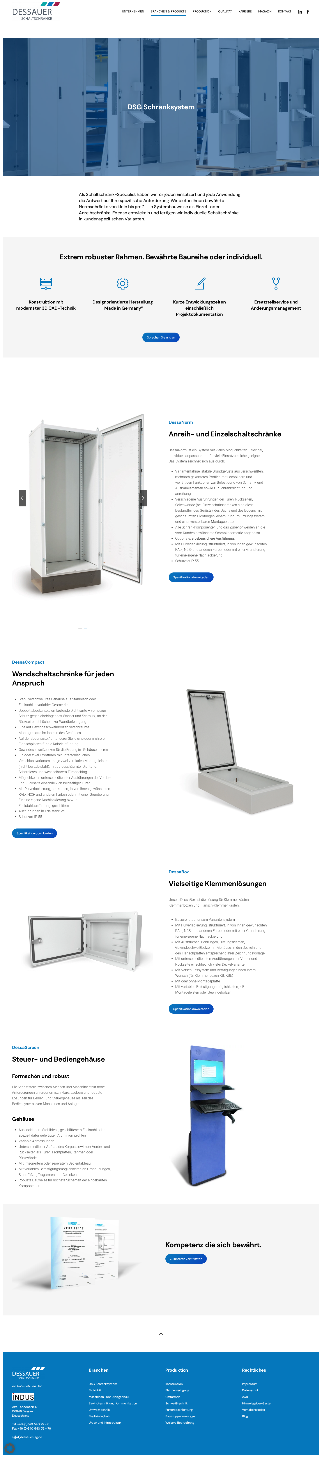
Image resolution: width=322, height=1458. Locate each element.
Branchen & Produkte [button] (168, 11)
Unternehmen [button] (133, 11)
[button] (22, 498)
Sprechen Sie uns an (161, 337)
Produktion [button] (202, 11)
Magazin (265, 11)
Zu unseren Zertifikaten (186, 1259)
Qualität (225, 11)
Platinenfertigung (177, 1390)
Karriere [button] (245, 11)
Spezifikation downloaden (191, 577)
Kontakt (284, 11)
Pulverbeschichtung (179, 1410)
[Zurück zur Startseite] (36, 11)
